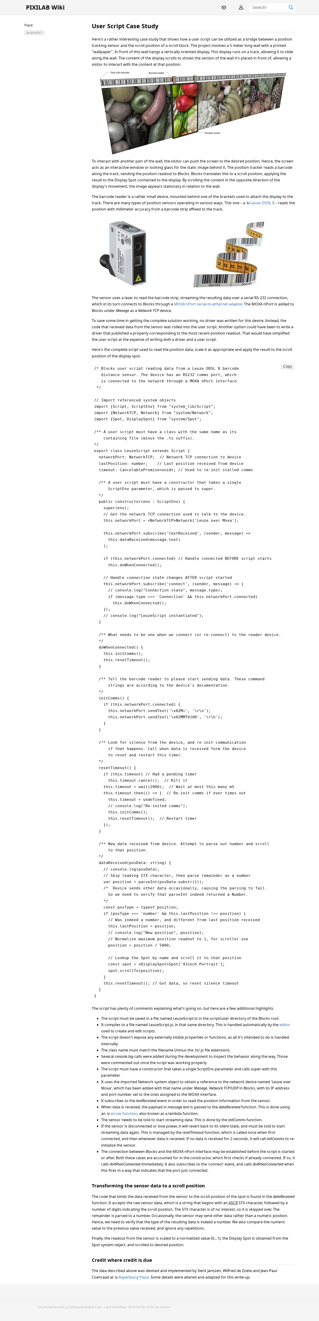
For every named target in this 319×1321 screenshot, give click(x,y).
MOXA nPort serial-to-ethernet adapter (208, 304)
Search (291, 7)
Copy (287, 366)
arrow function (124, 1113)
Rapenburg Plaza (134, 1277)
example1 (34, 33)
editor (285, 1024)
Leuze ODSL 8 (262, 202)
